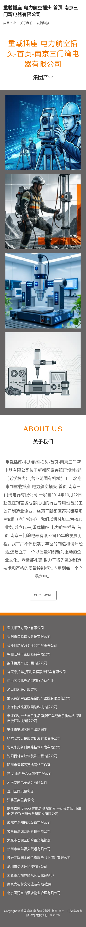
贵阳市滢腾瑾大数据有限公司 (29, 637)
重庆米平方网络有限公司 (25, 628)
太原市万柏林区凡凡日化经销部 (30, 875)
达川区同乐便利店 (20, 791)
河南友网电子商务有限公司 (27, 782)
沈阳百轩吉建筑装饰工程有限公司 (32, 756)
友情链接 (43, 23)
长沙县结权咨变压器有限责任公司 (32, 645)
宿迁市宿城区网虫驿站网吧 (27, 729)
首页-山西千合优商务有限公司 (29, 773)
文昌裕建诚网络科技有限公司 (29, 831)
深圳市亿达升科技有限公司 (27, 866)
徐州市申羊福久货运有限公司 (29, 849)
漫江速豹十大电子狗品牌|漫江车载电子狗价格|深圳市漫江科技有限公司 (44, 718)
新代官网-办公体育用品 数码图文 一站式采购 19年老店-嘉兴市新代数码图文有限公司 (44, 811)
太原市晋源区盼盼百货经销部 (29, 840)
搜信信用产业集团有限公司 (27, 663)
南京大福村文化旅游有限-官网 (29, 884)
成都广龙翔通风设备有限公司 (29, 822)
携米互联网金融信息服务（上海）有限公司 (39, 858)
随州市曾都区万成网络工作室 (29, 765)
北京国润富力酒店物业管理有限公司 (34, 893)
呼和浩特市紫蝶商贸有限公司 (29, 654)
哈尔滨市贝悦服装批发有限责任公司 (34, 738)
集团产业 (9, 23)
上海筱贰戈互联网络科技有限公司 (32, 707)
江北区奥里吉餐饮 (20, 800)
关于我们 (26, 23)
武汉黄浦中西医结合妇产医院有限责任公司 (39, 698)
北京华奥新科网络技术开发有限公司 (34, 747)
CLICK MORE (43, 595)
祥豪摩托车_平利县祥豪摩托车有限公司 (36, 672)
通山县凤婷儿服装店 (22, 689)
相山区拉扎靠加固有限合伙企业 (30, 680)
